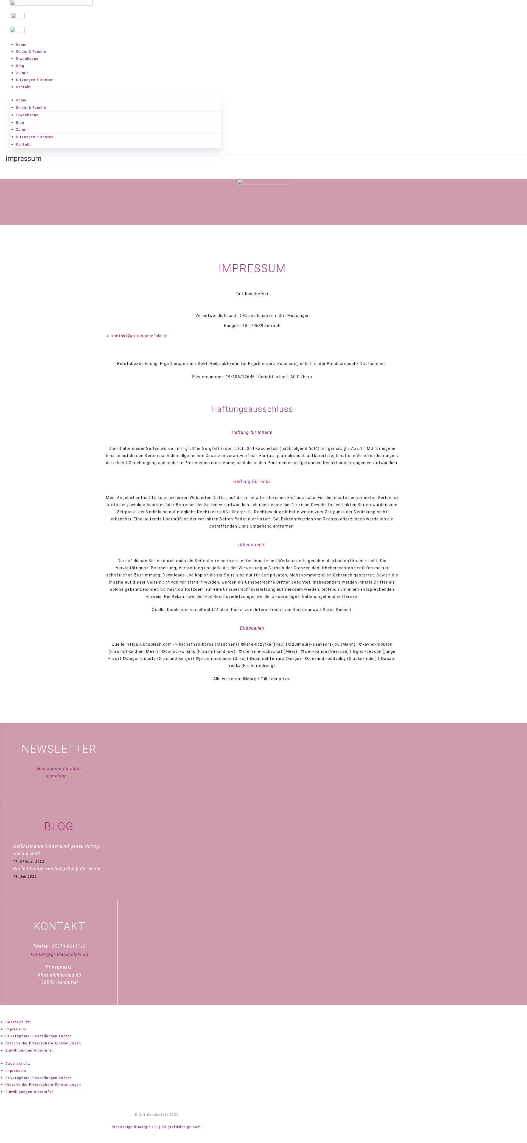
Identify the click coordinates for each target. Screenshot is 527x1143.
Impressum (15, 1029)
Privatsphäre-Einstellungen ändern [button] (38, 1036)
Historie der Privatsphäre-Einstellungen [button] (43, 1043)
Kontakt (23, 87)
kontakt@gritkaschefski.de (59, 954)
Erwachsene (27, 59)
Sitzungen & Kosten (35, 80)
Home (21, 45)
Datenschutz (17, 1022)
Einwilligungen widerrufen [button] (29, 1050)
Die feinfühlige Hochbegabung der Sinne (56, 868)
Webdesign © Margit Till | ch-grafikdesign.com (156, 1127)
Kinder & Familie (31, 52)
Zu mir (22, 73)
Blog (20, 66)
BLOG (59, 826)
